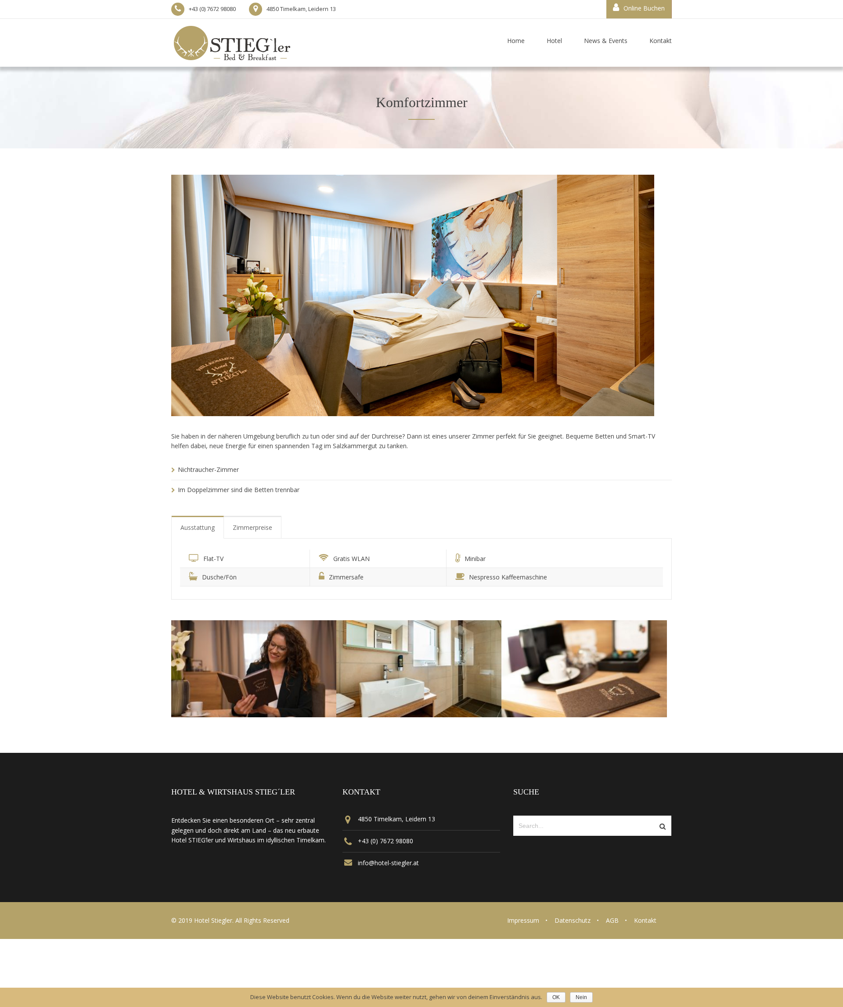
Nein (581, 997)
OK (556, 997)
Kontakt (645, 920)
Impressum (523, 920)
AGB (612, 920)
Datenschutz (573, 920)
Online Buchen (644, 8)
